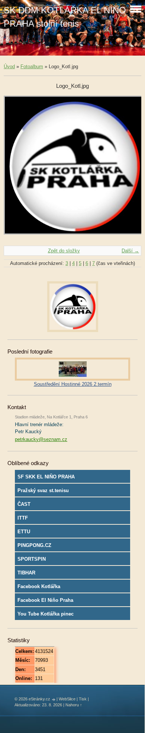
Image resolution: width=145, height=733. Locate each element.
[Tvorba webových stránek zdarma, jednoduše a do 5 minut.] (54, 699)
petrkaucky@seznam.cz (41, 439)
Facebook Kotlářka (38, 586)
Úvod (9, 66)
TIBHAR (26, 573)
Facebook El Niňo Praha (45, 600)
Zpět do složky (64, 250)
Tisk (83, 699)
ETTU (23, 531)
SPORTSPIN (31, 559)
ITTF (22, 518)
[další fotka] (129, 169)
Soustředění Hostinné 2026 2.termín (73, 384)
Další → (130, 250)
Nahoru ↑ (73, 705)
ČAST (23, 504)
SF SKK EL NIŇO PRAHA (46, 477)
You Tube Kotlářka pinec (45, 614)
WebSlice (67, 699)
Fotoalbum (31, 66)
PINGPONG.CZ (34, 545)
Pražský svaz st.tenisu (43, 490)
